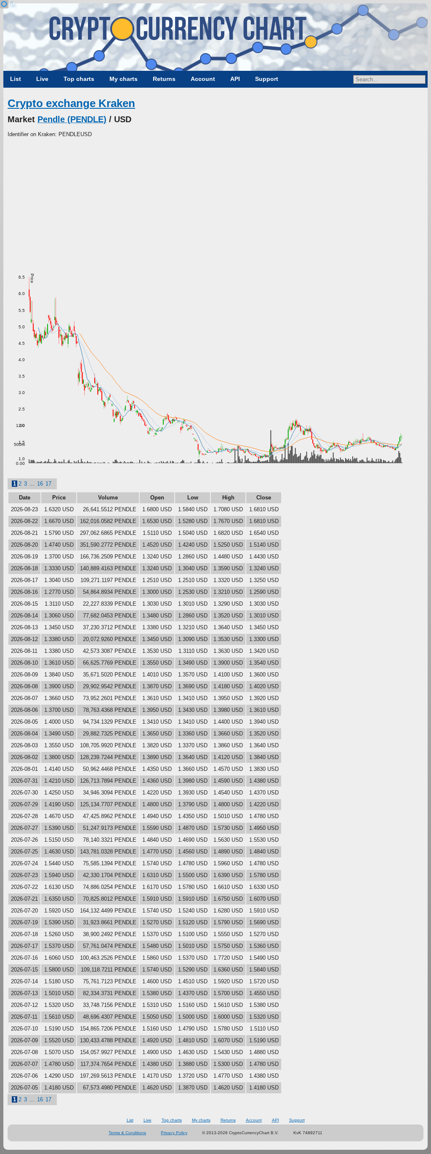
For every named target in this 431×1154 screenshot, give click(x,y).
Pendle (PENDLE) (71, 119)
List (15, 78)
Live (42, 78)
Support (266, 78)
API (235, 78)
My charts (123, 78)
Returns (164, 78)
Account (203, 78)
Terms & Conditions (127, 1132)
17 (48, 483)
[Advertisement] (215, 202)
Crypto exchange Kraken (71, 103)
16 (40, 483)
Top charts (79, 78)
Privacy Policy (174, 1132)
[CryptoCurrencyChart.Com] (215, 37)
